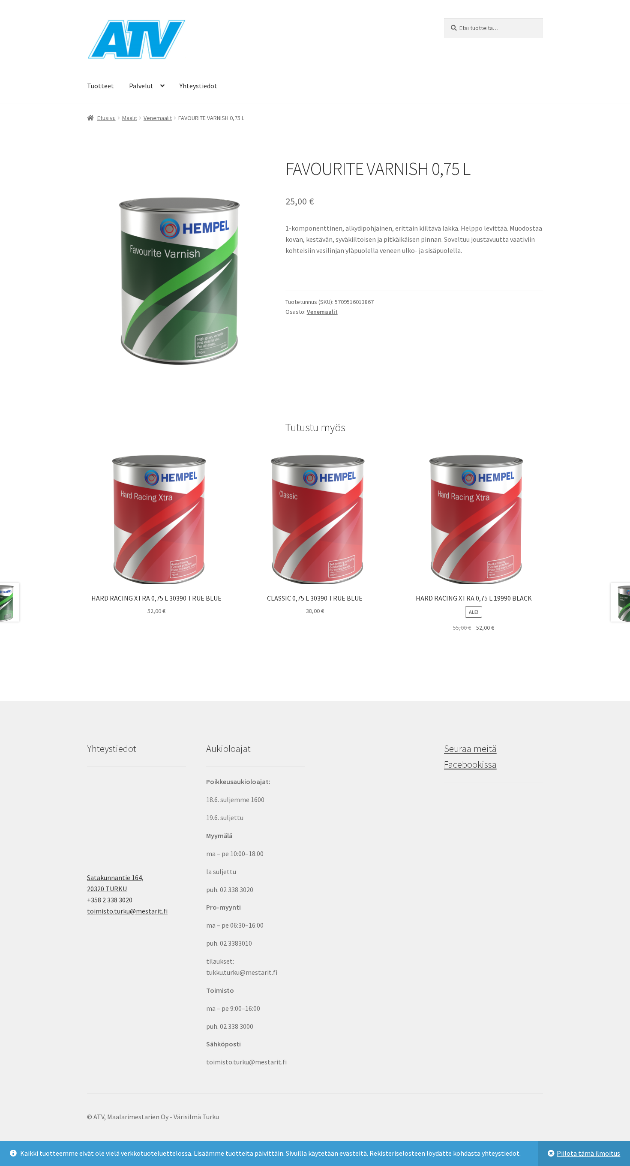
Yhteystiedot (198, 85)
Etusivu (106, 118)
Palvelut (141, 85)
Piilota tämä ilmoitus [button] (588, 1153)
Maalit (129, 118)
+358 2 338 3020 (109, 900)
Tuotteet (100, 85)
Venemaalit (158, 118)
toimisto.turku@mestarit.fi (127, 911)
